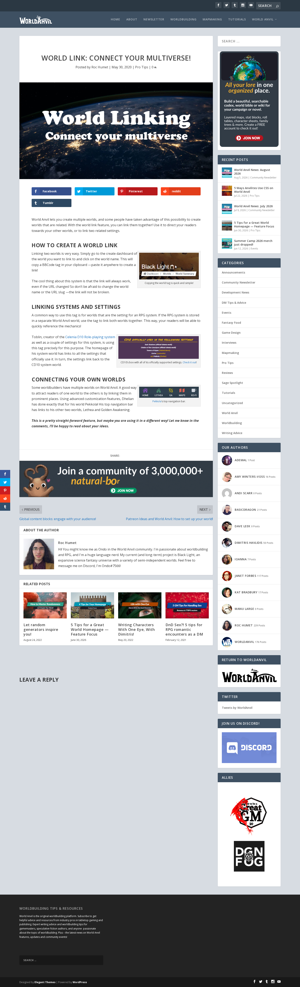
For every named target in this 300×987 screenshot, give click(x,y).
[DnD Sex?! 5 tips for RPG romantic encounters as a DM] (187, 605)
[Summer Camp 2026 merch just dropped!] (227, 243)
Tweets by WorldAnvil (237, 708)
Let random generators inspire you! (40, 629)
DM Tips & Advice (234, 303)
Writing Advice (232, 433)
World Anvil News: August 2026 (252, 171)
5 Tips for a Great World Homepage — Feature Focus (90, 629)
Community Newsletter (263, 177)
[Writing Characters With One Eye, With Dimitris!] (139, 605)
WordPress (80, 982)
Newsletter (153, 19)
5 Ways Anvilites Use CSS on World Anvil (253, 190)
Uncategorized (232, 403)
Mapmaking (212, 19)
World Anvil (262, 19)
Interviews (229, 343)
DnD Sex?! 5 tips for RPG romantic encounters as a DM (184, 629)
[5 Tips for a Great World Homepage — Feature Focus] (92, 605)
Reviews (227, 373)
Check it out (189, 362)
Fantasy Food (231, 323)
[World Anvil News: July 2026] (227, 209)
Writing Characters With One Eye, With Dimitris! (136, 629)
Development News (235, 292)
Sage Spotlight (232, 383)
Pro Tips (141, 67)
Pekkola (156, 401)
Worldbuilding (183, 19)
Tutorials (237, 19)
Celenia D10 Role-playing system (90, 337)
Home (115, 19)
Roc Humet (99, 67)
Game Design (231, 333)
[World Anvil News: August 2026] (227, 172)
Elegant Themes (45, 982)
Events (254, 248)
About (131, 19)
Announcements (233, 272)
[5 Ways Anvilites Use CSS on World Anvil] (227, 191)
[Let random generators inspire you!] (45, 605)
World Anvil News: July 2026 (253, 206)
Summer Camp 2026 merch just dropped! (253, 242)
